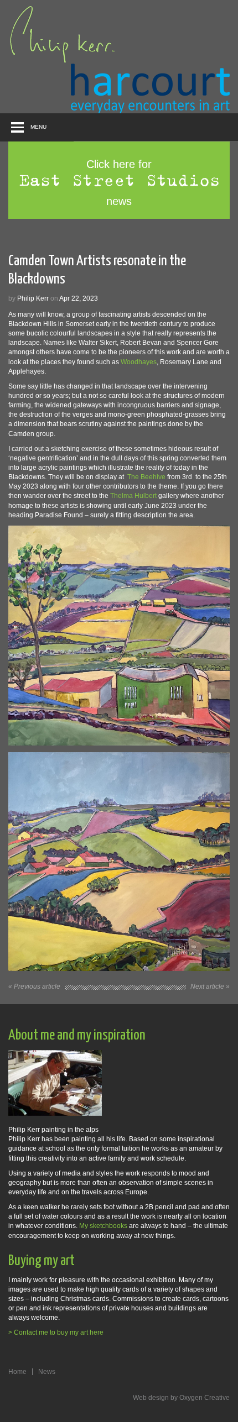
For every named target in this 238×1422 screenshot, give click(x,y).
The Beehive (145, 477)
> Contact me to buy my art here (56, 1332)
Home (17, 1372)
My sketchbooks (103, 1226)
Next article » (210, 986)
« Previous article (34, 986)
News (46, 1372)
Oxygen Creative (204, 1398)
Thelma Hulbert (133, 496)
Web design (151, 1398)
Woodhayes (139, 362)
